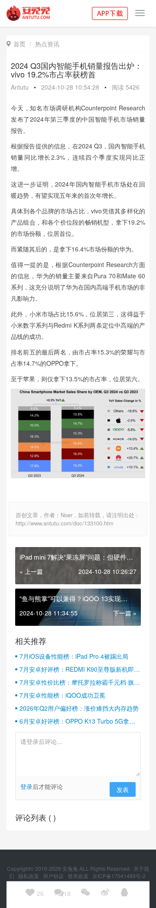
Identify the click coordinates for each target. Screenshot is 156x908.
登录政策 (79, 875)
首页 (16, 43)
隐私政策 (29, 875)
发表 (123, 789)
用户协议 (54, 875)
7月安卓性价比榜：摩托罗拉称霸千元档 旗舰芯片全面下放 (80, 682)
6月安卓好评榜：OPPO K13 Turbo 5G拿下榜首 (77, 721)
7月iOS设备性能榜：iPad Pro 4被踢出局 (74, 656)
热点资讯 (47, 43)
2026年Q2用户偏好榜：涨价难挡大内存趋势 (79, 708)
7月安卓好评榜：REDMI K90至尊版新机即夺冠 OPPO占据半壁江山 (80, 669)
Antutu (20, 87)
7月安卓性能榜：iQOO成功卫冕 (62, 695)
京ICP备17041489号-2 (119, 875)
